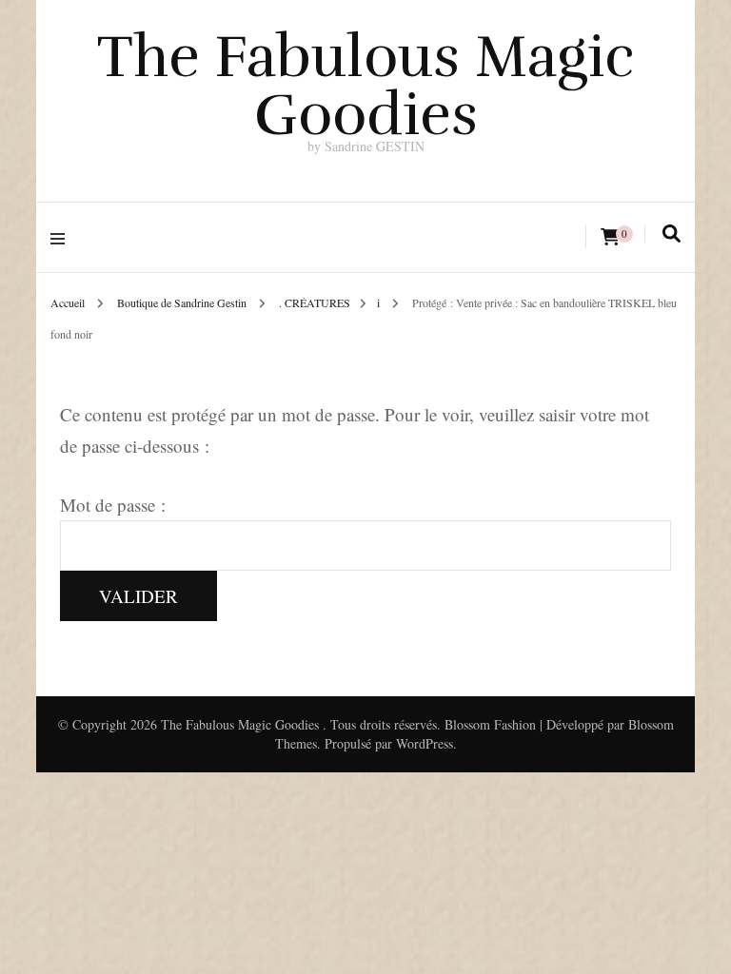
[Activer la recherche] (671, 233)
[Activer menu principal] (62, 237)
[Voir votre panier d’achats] (610, 236)
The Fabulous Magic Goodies (365, 86)
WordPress (424, 743)
